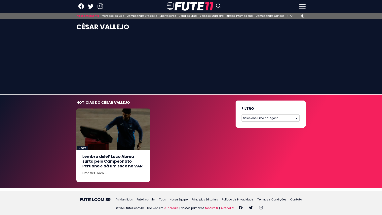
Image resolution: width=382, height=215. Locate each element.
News (82, 148)
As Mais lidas (124, 199)
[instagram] (261, 208)
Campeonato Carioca (270, 16)
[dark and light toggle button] (303, 16)
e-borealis (171, 208)
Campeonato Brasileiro (142, 16)
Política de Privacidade (237, 199)
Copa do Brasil (188, 16)
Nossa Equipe (179, 199)
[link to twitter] (91, 8)
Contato (296, 199)
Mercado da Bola (113, 16)
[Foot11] (190, 6)
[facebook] (241, 208)
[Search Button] (218, 6)
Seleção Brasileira (212, 16)
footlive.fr (211, 208)
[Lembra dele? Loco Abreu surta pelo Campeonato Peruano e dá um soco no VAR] (113, 129)
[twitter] (251, 208)
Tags (162, 199)
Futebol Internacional (239, 16)
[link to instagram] (100, 8)
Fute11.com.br (146, 199)
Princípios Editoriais (205, 199)
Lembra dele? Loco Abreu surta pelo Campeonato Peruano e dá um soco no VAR (112, 161)
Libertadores (168, 16)
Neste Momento (88, 16)
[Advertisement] (191, 64)
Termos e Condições (271, 199)
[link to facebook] (81, 8)
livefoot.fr (227, 208)
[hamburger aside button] (302, 6)
